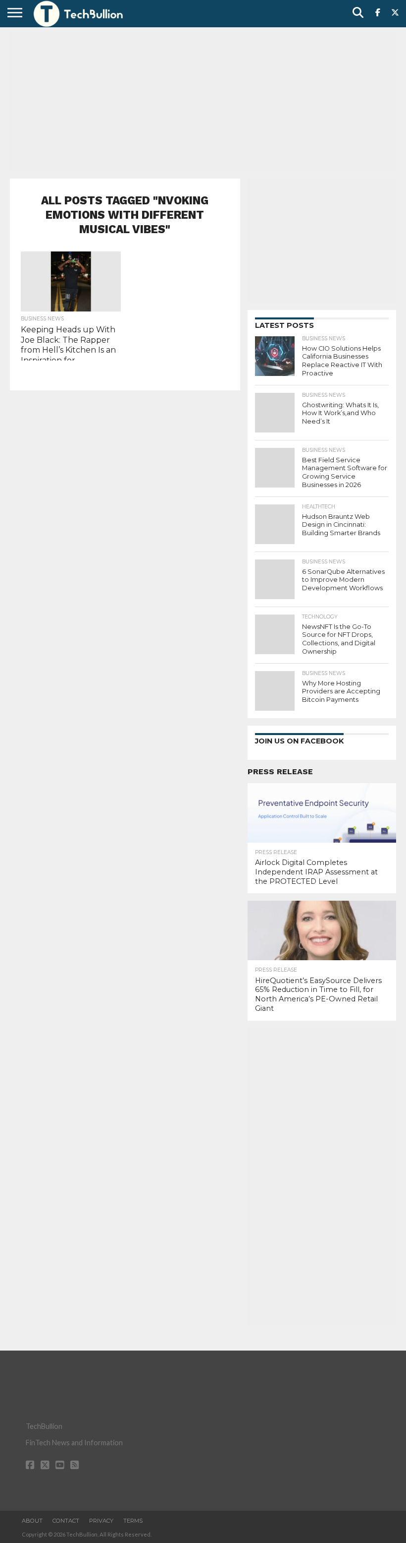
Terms (133, 1520)
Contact (65, 1520)
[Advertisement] (203, 101)
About (32, 1520)
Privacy (101, 1520)
